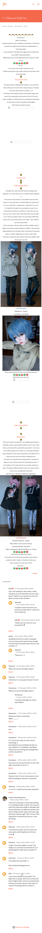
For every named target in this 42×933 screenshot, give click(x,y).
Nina (10, 873)
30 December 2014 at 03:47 (25, 827)
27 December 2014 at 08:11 (25, 666)
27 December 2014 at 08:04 (23, 636)
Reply (11, 631)
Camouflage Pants (21, 185)
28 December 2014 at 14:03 (25, 786)
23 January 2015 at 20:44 (21, 873)
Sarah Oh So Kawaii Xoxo (17, 797)
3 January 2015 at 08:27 (24, 697)
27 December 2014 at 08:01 (24, 588)
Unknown (18, 602)
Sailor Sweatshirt (21, 425)
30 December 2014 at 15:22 (25, 842)
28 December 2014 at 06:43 (30, 620)
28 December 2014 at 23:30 (19, 800)
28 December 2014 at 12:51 (27, 773)
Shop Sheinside (21, 79)
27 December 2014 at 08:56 (27, 688)
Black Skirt (21, 437)
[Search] (33, 3)
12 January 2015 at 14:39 (25, 858)
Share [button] (34, 573)
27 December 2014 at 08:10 (25, 604)
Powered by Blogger (22, 927)
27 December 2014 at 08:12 (25, 677)
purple (11, 636)
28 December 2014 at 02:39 (27, 726)
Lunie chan (12, 858)
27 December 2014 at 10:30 (27, 713)
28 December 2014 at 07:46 (27, 737)
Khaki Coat (21, 178)
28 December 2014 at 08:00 (27, 760)
